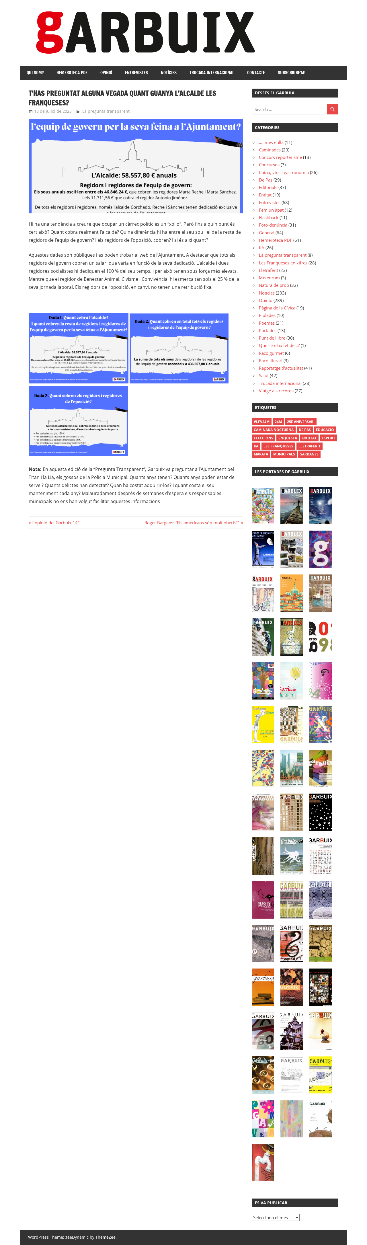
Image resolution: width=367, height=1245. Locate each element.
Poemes (267, 323)
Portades (267, 330)
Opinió (106, 73)
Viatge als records (276, 390)
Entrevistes (136, 73)
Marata (261, 454)
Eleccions (263, 438)
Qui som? (35, 73)
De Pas (265, 180)
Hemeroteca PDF (71, 73)
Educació (325, 429)
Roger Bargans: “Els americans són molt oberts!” (192, 522)
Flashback (268, 217)
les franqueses (278, 446)
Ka (256, 446)
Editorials (268, 187)
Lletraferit (268, 270)
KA (261, 247)
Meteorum (269, 277)
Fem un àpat (271, 210)
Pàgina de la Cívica (277, 308)
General (266, 232)
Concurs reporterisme (280, 157)
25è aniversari (301, 421)
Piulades (267, 315)
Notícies (169, 73)
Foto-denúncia (273, 225)
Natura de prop (274, 285)
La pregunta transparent (106, 111)
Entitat (265, 195)
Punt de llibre (272, 338)
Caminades (270, 150)
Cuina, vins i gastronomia (284, 172)
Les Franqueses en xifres (283, 263)
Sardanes (309, 454)
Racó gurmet (271, 353)
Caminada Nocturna (274, 429)
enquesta (287, 438)
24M (278, 421)
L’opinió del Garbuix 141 (55, 522)
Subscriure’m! (291, 73)
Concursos (269, 164)
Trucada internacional (212, 73)
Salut (264, 375)
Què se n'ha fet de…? (279, 345)
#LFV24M (262, 421)
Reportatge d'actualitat (281, 368)
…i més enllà (271, 142)
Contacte (256, 73)
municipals (284, 454)
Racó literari (270, 360)
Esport (328, 438)
